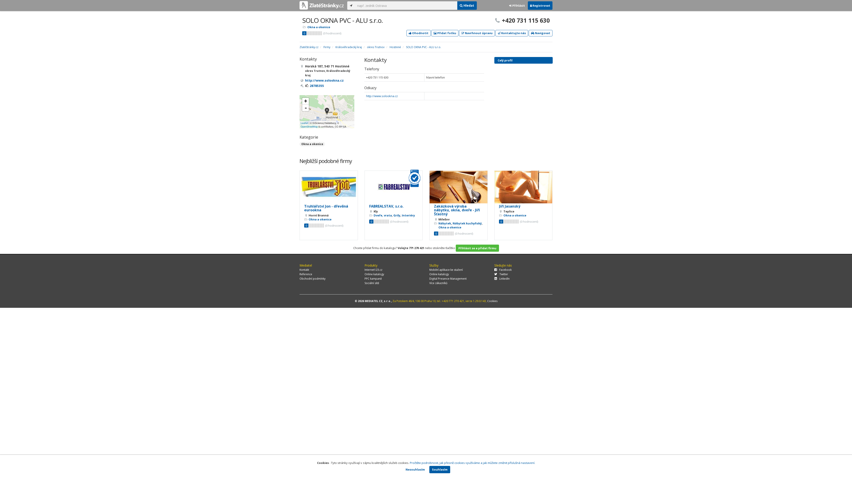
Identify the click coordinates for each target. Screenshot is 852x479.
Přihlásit (518, 6)
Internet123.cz (373, 270)
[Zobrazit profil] (329, 187)
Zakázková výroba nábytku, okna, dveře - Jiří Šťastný (457, 210)
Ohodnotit (419, 33)
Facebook (505, 270)
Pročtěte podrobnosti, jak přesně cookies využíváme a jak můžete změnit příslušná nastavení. (472, 463)
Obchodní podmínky (312, 279)
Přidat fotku (446, 33)
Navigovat (542, 33)
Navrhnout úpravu (478, 33)
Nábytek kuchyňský (467, 223)
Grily (396, 215)
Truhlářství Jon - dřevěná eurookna (326, 208)
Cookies (492, 301)
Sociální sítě (372, 283)
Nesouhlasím (415, 469)
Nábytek (444, 223)
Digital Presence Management (448, 279)
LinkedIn (504, 279)
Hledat (468, 5)
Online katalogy (374, 274)
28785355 (317, 86)
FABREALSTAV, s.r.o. (386, 206)
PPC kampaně (373, 279)
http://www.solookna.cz (382, 96)
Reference (306, 274)
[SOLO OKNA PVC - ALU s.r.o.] (327, 112)
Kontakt (304, 270)
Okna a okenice (318, 27)
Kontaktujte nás (513, 33)
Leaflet (304, 123)
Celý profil (505, 60)
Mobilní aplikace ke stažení (446, 270)
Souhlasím (440, 469)
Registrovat (541, 6)
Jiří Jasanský (509, 206)
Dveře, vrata (383, 215)
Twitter (503, 274)
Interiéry (408, 215)
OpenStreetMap (309, 126)
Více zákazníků (438, 283)
